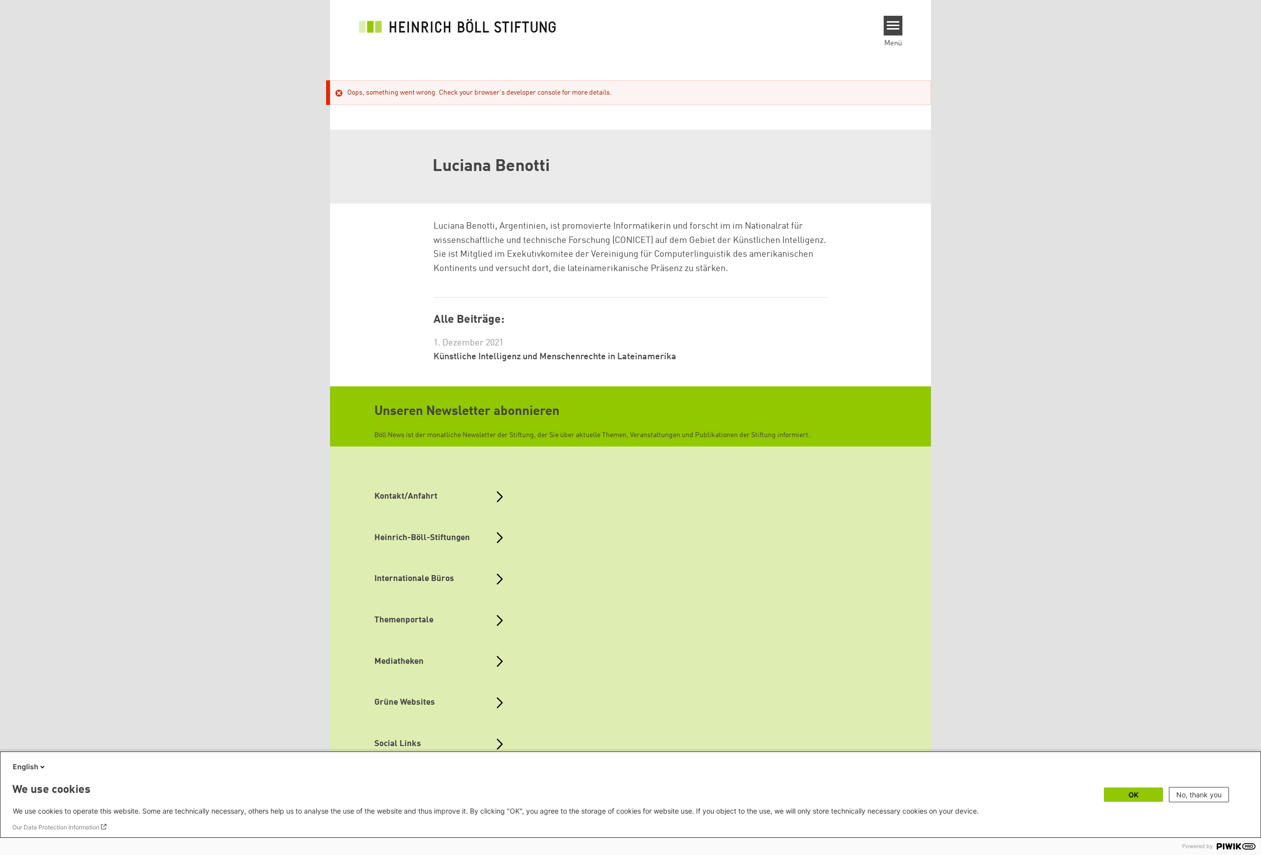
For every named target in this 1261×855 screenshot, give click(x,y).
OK (1133, 794)
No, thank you (1199, 794)
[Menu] (893, 25)
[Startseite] (457, 25)
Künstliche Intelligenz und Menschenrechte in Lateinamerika (554, 356)
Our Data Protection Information (56, 827)
